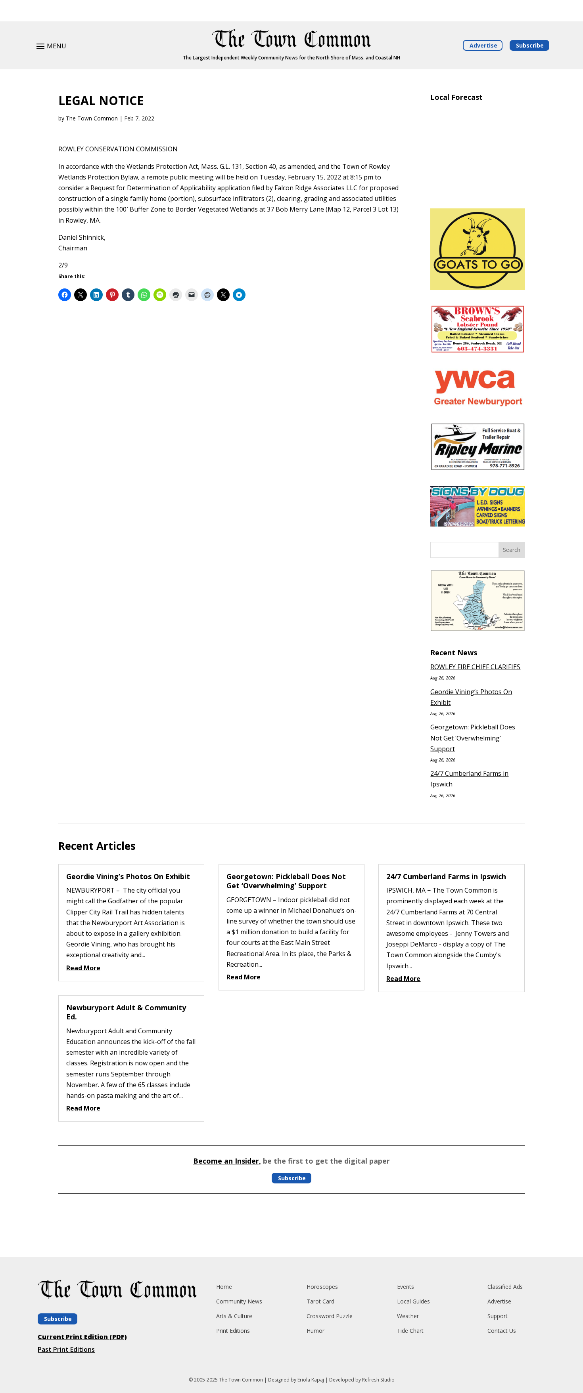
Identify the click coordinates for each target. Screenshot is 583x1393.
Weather (408, 1316)
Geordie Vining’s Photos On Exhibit (128, 876)
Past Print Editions (66, 1349)
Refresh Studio (378, 1379)
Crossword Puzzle (330, 1316)
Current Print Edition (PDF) (82, 1336)
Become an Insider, (227, 1161)
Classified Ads (505, 1286)
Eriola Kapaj (310, 1379)
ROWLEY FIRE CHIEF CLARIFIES (475, 666)
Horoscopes (322, 1286)
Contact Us (501, 1330)
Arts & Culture (234, 1316)
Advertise (483, 45)
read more (83, 968)
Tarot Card (320, 1301)
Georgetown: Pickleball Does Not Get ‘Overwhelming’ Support (472, 738)
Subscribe (530, 45)
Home (224, 1286)
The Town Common (92, 118)
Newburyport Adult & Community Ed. (126, 1012)
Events (405, 1286)
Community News (239, 1301)
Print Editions (233, 1330)
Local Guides (413, 1301)
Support (497, 1316)
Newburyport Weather (477, 193)
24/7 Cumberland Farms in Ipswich (446, 876)
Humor (315, 1330)
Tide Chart (410, 1330)
